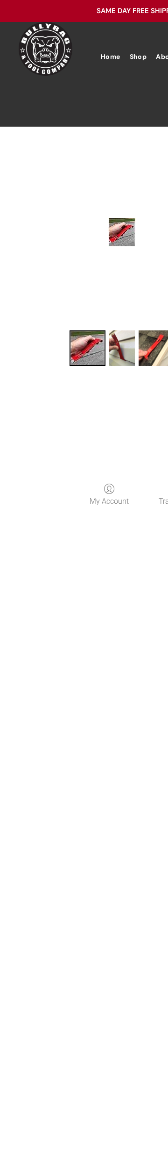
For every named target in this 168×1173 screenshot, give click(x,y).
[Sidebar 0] (87, 348)
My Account (109, 501)
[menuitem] (110, 56)
